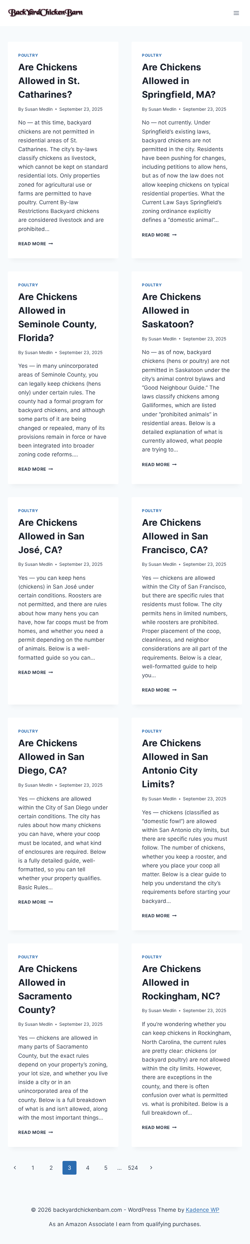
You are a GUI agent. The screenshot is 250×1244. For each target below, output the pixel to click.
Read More (35, 243)
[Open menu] (236, 13)
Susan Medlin (39, 109)
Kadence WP (202, 1210)
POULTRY (28, 55)
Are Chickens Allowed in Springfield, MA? (179, 81)
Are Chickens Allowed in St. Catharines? (48, 81)
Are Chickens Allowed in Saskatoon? (171, 310)
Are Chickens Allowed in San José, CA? (51, 536)
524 (133, 1168)
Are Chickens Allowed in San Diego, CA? (51, 756)
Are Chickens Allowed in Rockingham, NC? (181, 982)
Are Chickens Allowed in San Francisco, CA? (175, 536)
